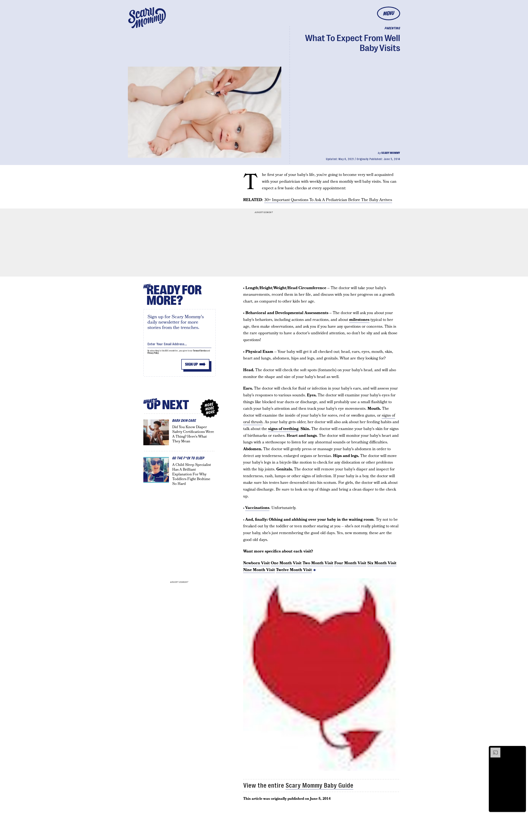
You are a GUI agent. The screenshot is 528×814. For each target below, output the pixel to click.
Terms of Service (199, 351)
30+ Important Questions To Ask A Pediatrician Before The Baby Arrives (328, 200)
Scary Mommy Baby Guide (319, 785)
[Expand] (493, 749)
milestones (359, 320)
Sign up (191, 364)
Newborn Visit (256, 563)
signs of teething (283, 429)
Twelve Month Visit (294, 570)
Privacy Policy (153, 353)
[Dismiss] (521, 749)
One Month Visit (286, 563)
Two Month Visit (318, 563)
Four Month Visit (350, 563)
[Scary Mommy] (147, 17)
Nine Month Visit (259, 570)
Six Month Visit (381, 563)
